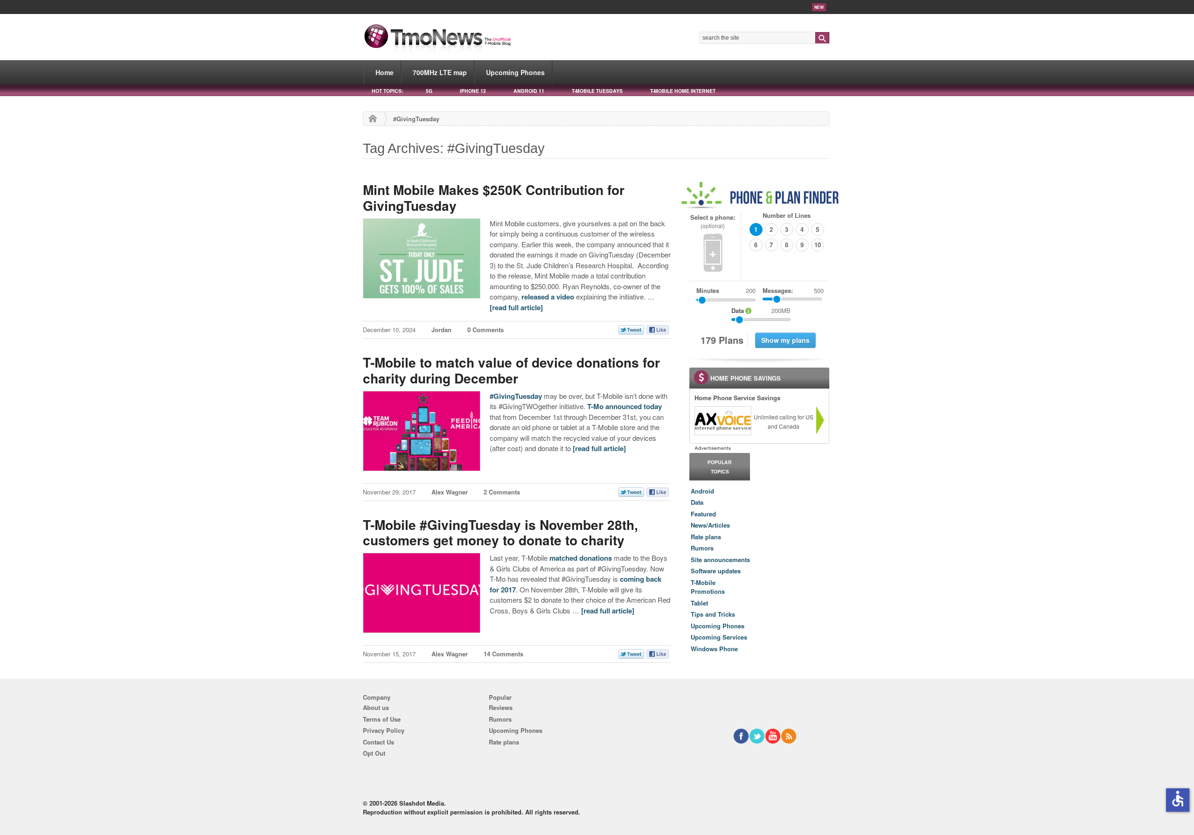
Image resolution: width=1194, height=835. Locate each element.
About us (376, 707)
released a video (547, 297)
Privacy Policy (383, 730)
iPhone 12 (473, 90)
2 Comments (502, 491)
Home (384, 72)
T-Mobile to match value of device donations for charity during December (511, 370)
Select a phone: (712, 221)
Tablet (699, 602)
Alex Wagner (449, 491)
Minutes (707, 290)
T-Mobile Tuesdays (597, 90)
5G (429, 90)
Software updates (716, 570)
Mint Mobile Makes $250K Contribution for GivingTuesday (494, 197)
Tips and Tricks (713, 614)
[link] (722, 420)
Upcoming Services (719, 637)
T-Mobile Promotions (708, 587)
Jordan (441, 329)
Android (702, 491)
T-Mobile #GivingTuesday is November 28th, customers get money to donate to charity (500, 532)
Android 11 (529, 90)
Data (697, 502)
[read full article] (516, 307)
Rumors (702, 547)
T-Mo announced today (624, 406)
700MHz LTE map (440, 72)
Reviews (501, 707)
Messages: (793, 290)
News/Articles (710, 525)
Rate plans (706, 536)
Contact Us (378, 742)
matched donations (580, 558)
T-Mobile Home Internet (682, 90)
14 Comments (503, 653)
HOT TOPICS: (387, 90)
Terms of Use (382, 719)
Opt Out (374, 753)
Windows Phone (714, 648)
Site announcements (720, 559)
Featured (703, 513)
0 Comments (485, 329)
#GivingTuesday (516, 396)
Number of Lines (787, 215)
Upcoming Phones (515, 72)
